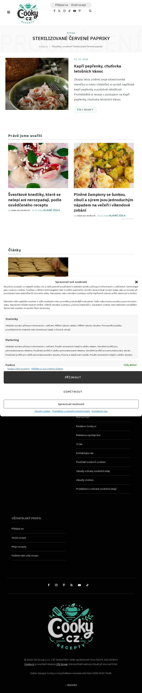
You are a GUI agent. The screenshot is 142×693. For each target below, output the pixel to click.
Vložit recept (78, 5)
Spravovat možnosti (71, 404)
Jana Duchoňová (20, 210)
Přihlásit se (18, 528)
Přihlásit (61, 5)
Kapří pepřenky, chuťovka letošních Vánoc (97, 68)
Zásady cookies (42, 411)
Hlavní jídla (51, 210)
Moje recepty (19, 546)
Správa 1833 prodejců (18, 368)
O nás (79, 444)
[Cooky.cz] (28, 14)
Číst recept (85, 109)
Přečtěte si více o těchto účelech (47, 368)
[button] (136, 282)
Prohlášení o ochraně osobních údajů (71, 411)
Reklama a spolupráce (88, 435)
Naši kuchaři (82, 417)
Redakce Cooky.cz (86, 426)
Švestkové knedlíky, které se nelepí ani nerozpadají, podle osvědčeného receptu (34, 200)
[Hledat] (88, 10)
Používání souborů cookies (91, 462)
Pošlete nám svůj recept (25, 555)
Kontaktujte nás (100, 411)
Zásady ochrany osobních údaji (93, 470)
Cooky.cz (29, 664)
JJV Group (62, 664)
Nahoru (72, 685)
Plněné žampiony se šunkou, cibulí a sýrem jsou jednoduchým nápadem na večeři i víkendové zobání (103, 202)
